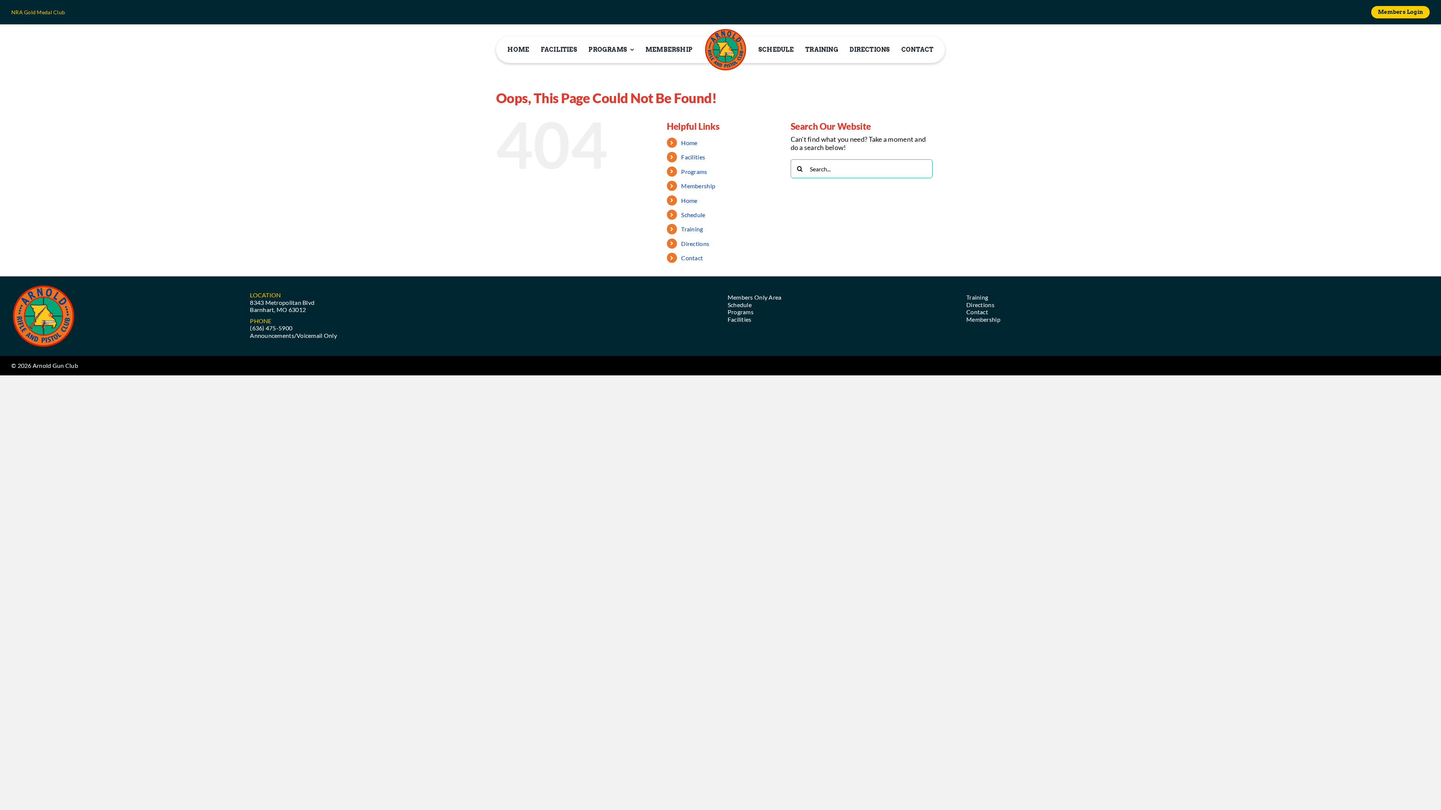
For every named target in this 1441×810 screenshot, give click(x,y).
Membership (698, 185)
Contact (692, 257)
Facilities (693, 156)
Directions (695, 243)
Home (689, 142)
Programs (694, 171)
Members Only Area (755, 297)
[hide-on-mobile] (725, 49)
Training (692, 228)
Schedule (693, 214)
